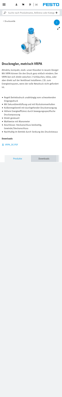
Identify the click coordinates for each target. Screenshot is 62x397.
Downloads (43, 158)
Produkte (17, 158)
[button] (16, 4)
